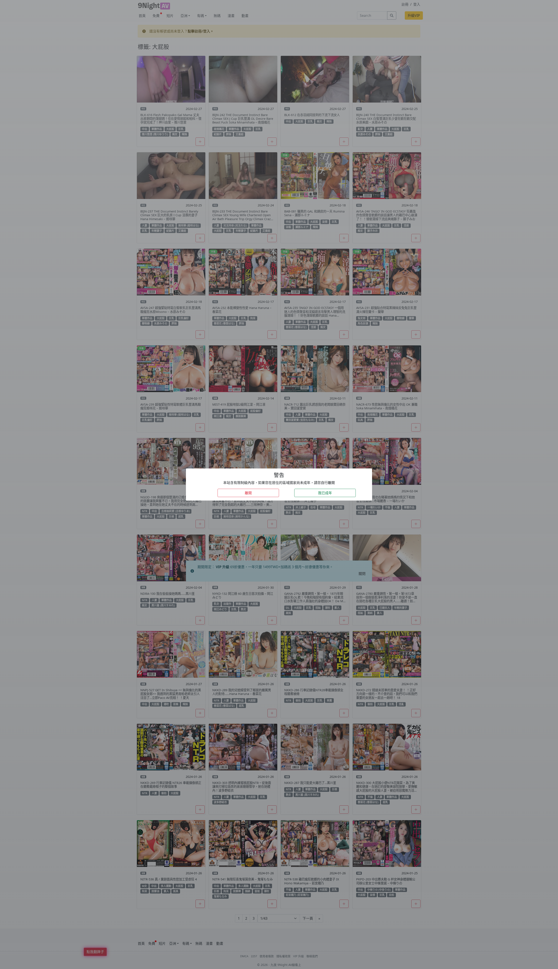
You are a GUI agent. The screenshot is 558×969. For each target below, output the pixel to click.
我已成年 (325, 493)
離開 (248, 493)
